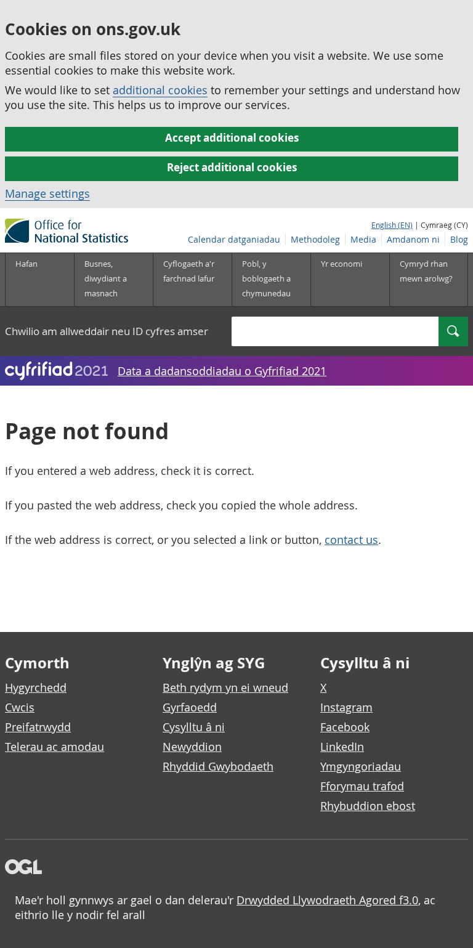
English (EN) (392, 225)
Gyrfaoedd (190, 707)
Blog (459, 239)
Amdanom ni (413, 239)
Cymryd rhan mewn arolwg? (426, 271)
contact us (351, 539)
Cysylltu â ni (194, 726)
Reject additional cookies (232, 167)
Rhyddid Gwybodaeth (218, 766)
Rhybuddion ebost (367, 805)
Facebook (345, 726)
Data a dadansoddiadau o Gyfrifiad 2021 (222, 370)
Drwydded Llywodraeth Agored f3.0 (327, 900)
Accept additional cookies (232, 138)
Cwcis (19, 707)
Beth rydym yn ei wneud (225, 687)
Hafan (26, 263)
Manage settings (47, 193)
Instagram (346, 707)
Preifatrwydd (38, 726)
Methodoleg (315, 239)
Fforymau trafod (362, 786)
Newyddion (192, 746)
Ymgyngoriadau (360, 766)
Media (363, 239)
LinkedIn (342, 746)
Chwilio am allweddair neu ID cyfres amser (106, 331)
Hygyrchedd (36, 687)
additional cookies (160, 90)
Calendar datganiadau (234, 239)
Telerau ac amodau (54, 746)
